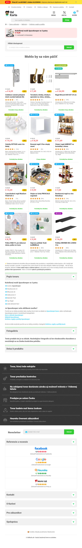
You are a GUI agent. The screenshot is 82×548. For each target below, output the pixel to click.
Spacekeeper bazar (53, 311)
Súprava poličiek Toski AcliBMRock (38, 244)
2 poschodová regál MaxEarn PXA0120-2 (15, 195)
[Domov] (6, 24)
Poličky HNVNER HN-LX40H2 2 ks (65, 244)
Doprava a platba (58, 7)
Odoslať (69, 47)
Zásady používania (41, 532)
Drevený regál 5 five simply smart (40, 145)
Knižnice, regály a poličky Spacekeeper (17, 319)
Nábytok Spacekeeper (12, 317)
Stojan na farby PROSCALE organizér (40, 195)
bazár (37, 537)
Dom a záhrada (14, 24)
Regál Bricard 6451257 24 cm (65, 95)
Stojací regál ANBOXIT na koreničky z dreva (64, 145)
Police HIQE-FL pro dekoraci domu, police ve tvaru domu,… (15, 245)
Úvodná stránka (16, 7)
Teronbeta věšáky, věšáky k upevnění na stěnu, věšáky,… (40, 96)
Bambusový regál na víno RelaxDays (64, 195)
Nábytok (24, 24)
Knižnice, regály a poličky (37, 24)
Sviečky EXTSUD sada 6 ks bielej (15, 145)
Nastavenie (51, 532)
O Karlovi (29, 7)
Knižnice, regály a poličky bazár (55, 324)
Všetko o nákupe (42, 7)
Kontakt (71, 7)
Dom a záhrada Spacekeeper (14, 315)
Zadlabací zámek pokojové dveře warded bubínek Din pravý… (15, 97)
